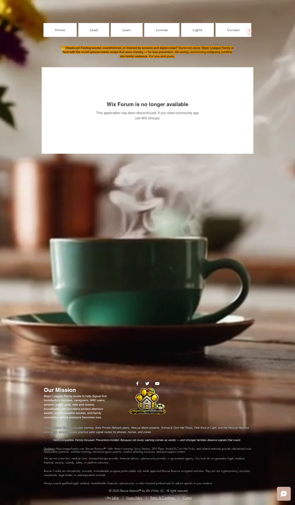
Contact (187, 498)
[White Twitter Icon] (147, 383)
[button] (249, 32)
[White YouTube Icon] (157, 383)
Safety (115, 498)
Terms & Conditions (162, 498)
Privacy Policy (134, 498)
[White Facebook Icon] (137, 383)
